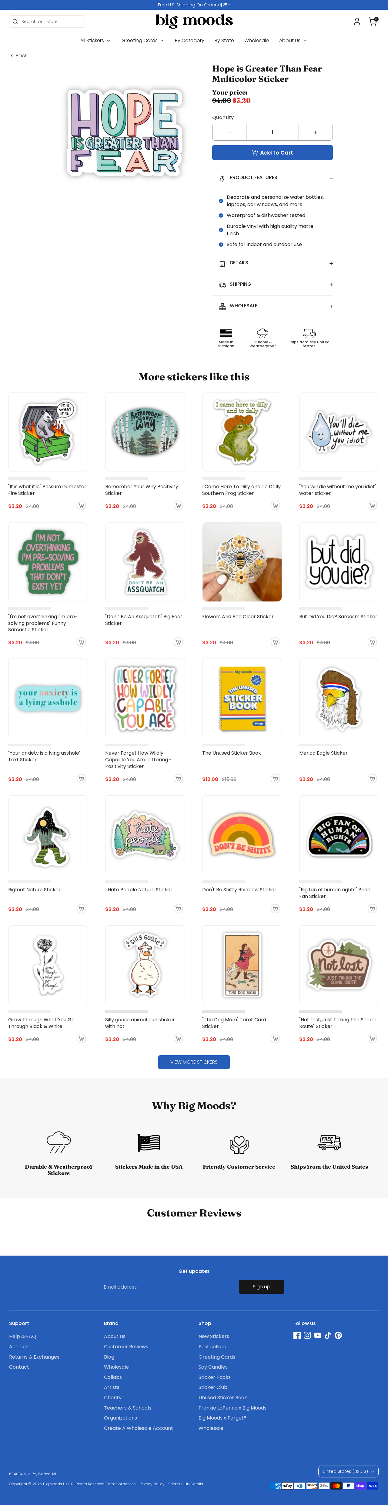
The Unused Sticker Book (231, 752)
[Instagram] (307, 1335)
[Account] (357, 21)
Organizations (120, 1417)
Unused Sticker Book (223, 1397)
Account (19, 1346)
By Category (189, 40)
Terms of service (121, 1484)
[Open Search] (15, 21)
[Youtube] (317, 1335)
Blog (109, 1356)
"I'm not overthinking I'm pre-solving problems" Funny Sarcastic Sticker (43, 623)
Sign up (261, 1286)
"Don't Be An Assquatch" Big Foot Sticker (143, 620)
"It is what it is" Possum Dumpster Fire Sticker (47, 490)
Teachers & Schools (127, 1407)
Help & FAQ (22, 1336)
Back (21, 55)
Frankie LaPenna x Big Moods (232, 1407)
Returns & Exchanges (34, 1356)
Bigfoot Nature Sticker (34, 889)
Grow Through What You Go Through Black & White (41, 1023)
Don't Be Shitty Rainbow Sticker (239, 889)
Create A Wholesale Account (138, 1428)
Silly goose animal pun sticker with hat (140, 1023)
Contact (19, 1366)
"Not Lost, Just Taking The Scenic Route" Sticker (337, 1023)
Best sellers (212, 1346)
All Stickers (92, 40)
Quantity (223, 117)
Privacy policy (152, 1484)
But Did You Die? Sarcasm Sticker (338, 616)
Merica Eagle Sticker (323, 752)
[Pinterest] (338, 1335)
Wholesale (256, 40)
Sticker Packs (215, 1377)
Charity (113, 1397)
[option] (194, 4)
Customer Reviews (126, 1346)
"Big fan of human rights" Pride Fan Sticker (334, 893)
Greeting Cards (140, 40)
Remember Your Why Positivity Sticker (141, 490)
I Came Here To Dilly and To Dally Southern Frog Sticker (241, 490)
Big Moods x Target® (222, 1417)
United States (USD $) (345, 1471)
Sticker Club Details (185, 1484)
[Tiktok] (328, 1335)
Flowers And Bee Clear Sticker (238, 616)
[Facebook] (297, 1335)
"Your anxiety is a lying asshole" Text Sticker (44, 756)
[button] (373, 21)
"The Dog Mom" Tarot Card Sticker (234, 1023)
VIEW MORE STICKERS (194, 1062)
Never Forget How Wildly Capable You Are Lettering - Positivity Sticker (138, 759)
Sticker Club (213, 1387)
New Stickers (214, 1336)
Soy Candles (213, 1366)
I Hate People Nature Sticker (138, 889)
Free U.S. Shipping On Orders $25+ (194, 5)
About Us (290, 40)
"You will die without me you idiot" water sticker (337, 490)
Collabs (113, 1377)
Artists (111, 1387)
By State (224, 40)
